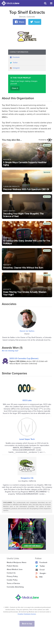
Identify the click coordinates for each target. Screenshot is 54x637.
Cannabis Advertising (15, 587)
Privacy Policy (12, 576)
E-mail (42, 570)
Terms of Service (13, 583)
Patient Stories (12, 566)
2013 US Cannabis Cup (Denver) (23, 358)
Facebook (16, 57)
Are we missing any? (10, 351)
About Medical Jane (14, 569)
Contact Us (11, 573)
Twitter (15, 63)
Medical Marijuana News (16, 562)
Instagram (16, 68)
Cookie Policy (12, 580)
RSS (40, 577)
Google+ (43, 573)
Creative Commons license (27, 614)
